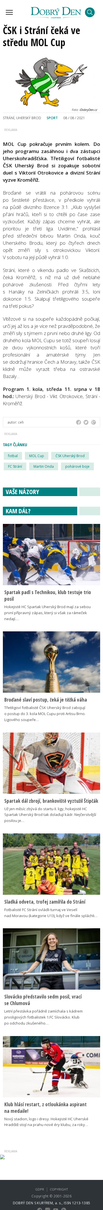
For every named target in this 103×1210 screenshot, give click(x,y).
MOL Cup (36, 455)
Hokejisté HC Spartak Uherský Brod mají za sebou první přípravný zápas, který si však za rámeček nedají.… (47, 612)
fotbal (13, 455)
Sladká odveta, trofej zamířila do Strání (44, 901)
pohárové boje (77, 466)
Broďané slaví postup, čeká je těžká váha (45, 699)
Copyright (59, 1189)
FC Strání (15, 466)
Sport (52, 117)
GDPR (39, 1189)
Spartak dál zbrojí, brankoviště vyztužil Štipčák (51, 801)
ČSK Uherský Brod (70, 455)
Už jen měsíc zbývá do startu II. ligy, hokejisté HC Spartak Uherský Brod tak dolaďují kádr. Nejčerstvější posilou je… (50, 814)
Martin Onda (43, 466)
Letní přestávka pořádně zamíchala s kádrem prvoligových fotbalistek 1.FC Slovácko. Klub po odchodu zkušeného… (43, 1017)
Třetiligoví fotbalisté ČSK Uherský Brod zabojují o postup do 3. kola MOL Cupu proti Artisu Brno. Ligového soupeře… (45, 713)
